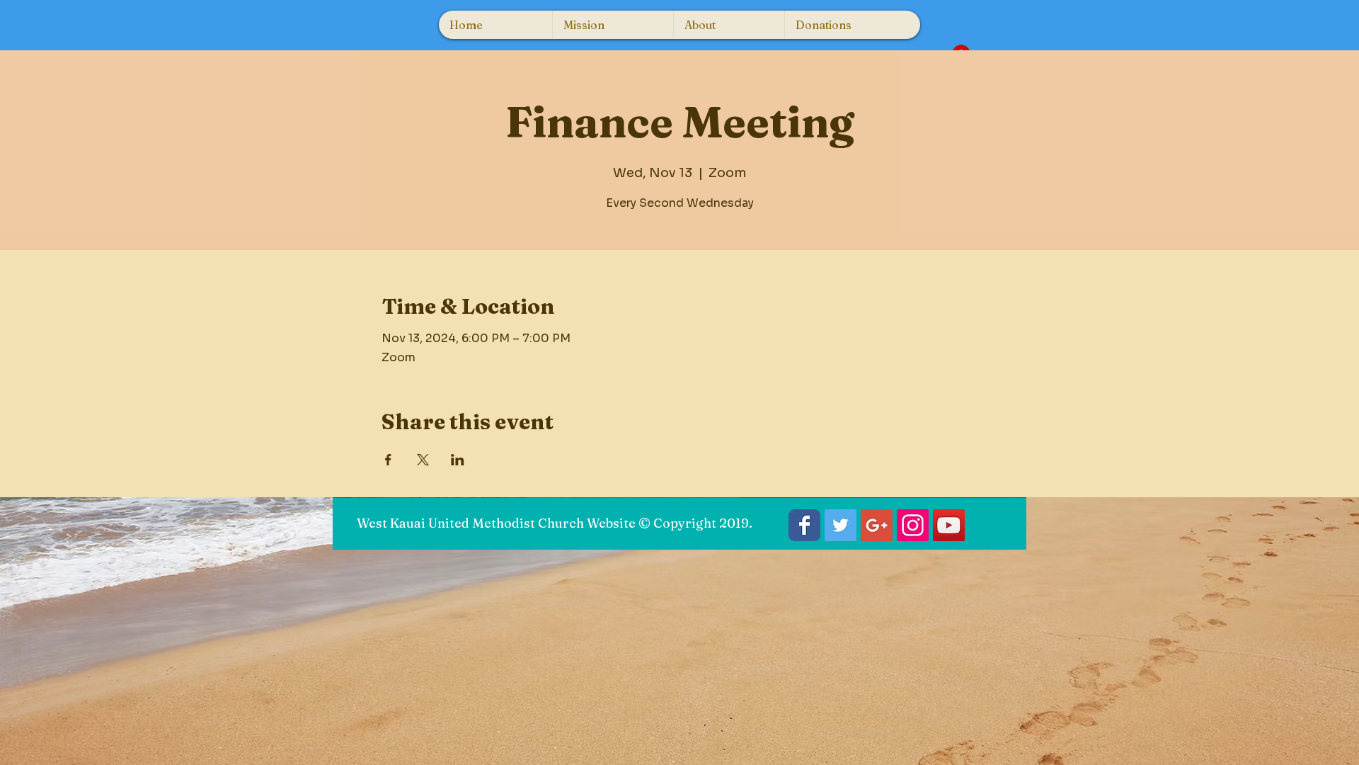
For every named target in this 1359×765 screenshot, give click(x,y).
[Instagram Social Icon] (913, 525)
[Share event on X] (423, 459)
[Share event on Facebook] (388, 459)
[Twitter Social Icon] (840, 525)
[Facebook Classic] (804, 525)
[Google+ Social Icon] (877, 525)
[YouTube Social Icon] (949, 525)
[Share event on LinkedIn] (457, 459)
